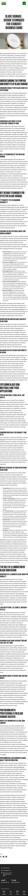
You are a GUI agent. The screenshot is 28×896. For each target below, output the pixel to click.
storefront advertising (18, 309)
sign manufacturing (18, 767)
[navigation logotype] (4, 3)
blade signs (7, 253)
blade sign (3, 439)
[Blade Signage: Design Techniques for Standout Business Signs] (1, 857)
